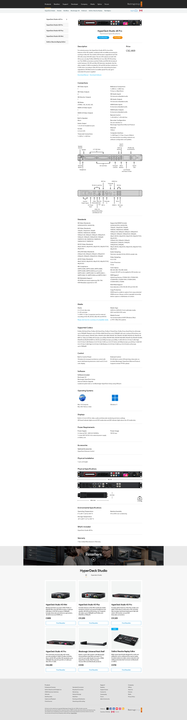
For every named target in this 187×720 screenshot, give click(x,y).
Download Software (95, 75)
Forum (107, 4)
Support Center (104, 689)
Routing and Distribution (79, 699)
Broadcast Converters (78, 689)
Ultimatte (47, 694)
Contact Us (103, 692)
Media (92, 4)
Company (84, 4)
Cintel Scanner (48, 701)
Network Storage (77, 694)
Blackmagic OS (75, 10)
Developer (74, 4)
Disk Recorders (48, 696)
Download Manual (83, 75)
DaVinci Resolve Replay (95, 10)
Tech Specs (107, 10)
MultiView (75, 696)
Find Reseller (103, 37)
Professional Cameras (50, 687)
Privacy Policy (131, 696)
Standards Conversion (78, 687)
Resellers (57, 4)
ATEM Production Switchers (52, 692)
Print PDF (118, 37)
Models (59, 10)
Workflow (66, 10)
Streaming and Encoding (79, 701)
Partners (130, 692)
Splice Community (105, 699)
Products (48, 4)
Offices (130, 687)
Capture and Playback (50, 699)
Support (65, 4)
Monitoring (75, 692)
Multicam (84, 10)
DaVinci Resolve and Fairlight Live (53, 689)
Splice (100, 4)
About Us (130, 689)
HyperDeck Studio (50, 10)
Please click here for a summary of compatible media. (93, 320)
